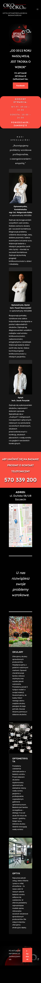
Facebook (20, 85)
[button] (15, 521)
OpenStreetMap (27, 546)
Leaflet (18, 546)
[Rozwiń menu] (37, 9)
